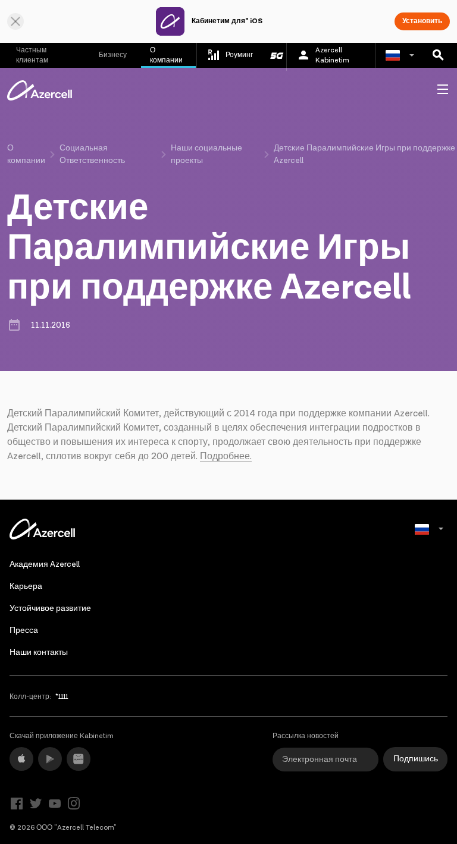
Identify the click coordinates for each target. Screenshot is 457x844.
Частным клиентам (32, 55)
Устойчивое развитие (50, 608)
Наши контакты (39, 652)
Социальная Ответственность (92, 154)
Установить (422, 21)
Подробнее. (226, 456)
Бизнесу (113, 55)
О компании (166, 55)
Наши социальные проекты (206, 154)
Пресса (24, 630)
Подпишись (415, 759)
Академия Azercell (45, 564)
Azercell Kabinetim (332, 55)
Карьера (26, 586)
